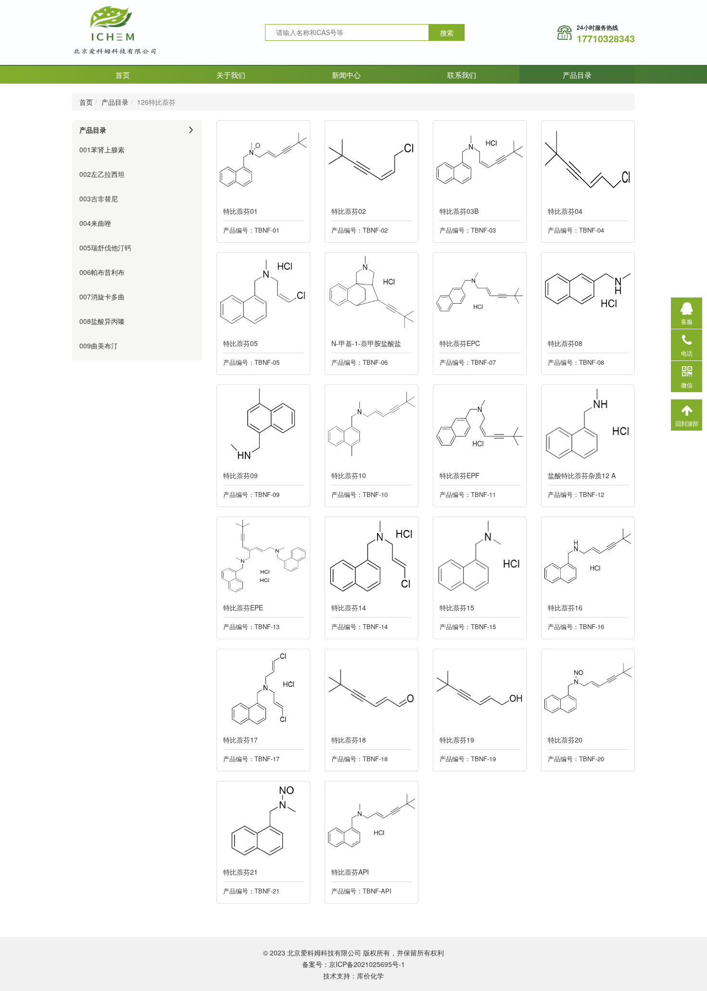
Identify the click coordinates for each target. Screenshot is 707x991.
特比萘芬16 (565, 607)
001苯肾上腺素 (102, 149)
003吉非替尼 (98, 198)
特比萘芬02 (348, 211)
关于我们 (230, 75)
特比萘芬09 (240, 475)
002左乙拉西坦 (102, 174)
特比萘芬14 (348, 607)
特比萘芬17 (240, 739)
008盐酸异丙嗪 (102, 321)
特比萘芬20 (565, 739)
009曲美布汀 (98, 345)
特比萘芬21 (240, 872)
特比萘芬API (350, 872)
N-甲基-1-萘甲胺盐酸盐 (366, 343)
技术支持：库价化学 (353, 975)
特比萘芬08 (565, 343)
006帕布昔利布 (102, 272)
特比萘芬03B (459, 211)
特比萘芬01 (240, 211)
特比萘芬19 (457, 739)
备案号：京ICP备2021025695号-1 (353, 964)
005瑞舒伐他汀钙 (105, 247)
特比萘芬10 (348, 475)
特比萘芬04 (565, 211)
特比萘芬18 (348, 739)
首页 (122, 75)
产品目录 (577, 75)
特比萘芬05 (240, 343)
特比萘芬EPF (460, 475)
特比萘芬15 (457, 607)
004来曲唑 (95, 223)
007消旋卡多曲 (102, 296)
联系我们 (461, 75)
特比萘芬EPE (243, 607)
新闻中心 (346, 75)
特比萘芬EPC (460, 343)
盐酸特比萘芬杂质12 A (582, 475)
